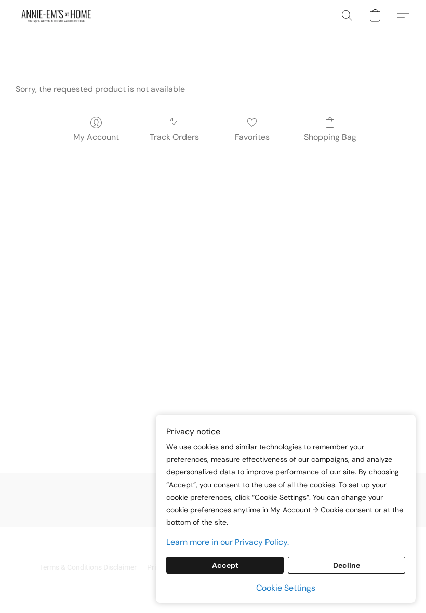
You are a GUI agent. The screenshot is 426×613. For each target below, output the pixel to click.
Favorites (252, 136)
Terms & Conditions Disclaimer (88, 567)
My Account (96, 136)
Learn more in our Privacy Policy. (227, 542)
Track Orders (174, 136)
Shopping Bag (330, 136)
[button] (57, 15)
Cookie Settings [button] (285, 587)
